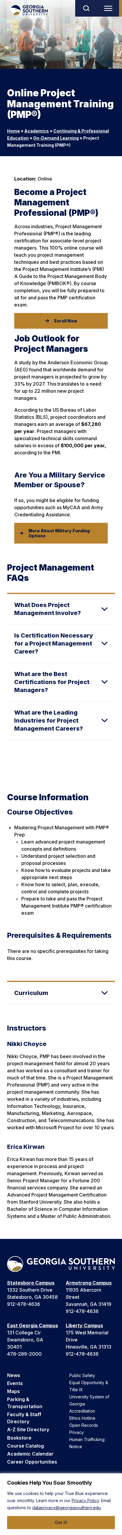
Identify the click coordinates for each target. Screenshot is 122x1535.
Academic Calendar (30, 1454)
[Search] (86, 8)
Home (13, 130)
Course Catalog (25, 1446)
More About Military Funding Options (59, 533)
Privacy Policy (85, 1500)
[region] (61, 1504)
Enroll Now (65, 320)
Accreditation (82, 1410)
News (13, 1375)
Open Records (83, 1425)
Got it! (61, 1522)
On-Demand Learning (56, 137)
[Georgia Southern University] (29, 10)
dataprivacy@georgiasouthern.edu (66, 1507)
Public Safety (82, 1375)
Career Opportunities (32, 1462)
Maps (13, 1391)
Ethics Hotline (82, 1418)
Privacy (76, 1432)
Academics (36, 130)
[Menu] (109, 8)
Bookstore (19, 1438)
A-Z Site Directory (28, 1429)
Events (15, 1383)
